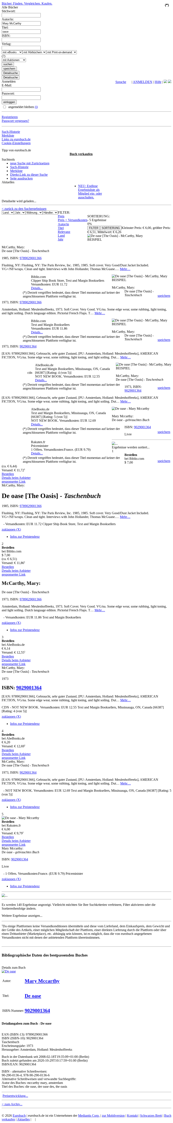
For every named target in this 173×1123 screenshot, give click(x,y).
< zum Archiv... (12, 1104)
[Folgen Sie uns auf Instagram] (169, 82)
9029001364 (28, 346)
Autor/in (63, 224)
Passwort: (8, 93)
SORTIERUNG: (98, 216)
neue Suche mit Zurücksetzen (29, 163)
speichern (164, 295)
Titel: (5, 27)
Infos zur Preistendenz (25, 536)
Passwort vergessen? (15, 121)
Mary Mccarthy (42, 981)
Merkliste (8, 135)
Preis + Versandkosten (72, 220)
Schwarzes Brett (151, 1115)
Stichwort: (8, 11)
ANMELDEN (142, 82)
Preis (61, 216)
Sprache (120, 82)
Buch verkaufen (81, 154)
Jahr (60, 239)
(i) (36, 107)
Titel (61, 228)
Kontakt (132, 1115)
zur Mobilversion (113, 1115)
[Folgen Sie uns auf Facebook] (165, 82)
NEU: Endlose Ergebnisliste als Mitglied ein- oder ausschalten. (90, 191)
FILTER (93, 228)
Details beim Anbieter (16, 478)
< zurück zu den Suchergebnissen (24, 208)
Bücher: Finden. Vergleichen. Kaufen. (27, 3)
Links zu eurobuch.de (16, 139)
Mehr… (125, 269)
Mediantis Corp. (89, 1115)
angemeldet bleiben (22, 107)
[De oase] (9, 971)
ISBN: (6, 35)
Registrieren (10, 117)
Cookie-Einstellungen (16, 143)
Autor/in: (8, 19)
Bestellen (8, 474)
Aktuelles (23, 1119)
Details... (37, 288)
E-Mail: (7, 85)
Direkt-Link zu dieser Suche (29, 174)
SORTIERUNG (111, 228)
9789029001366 (31, 258)
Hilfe (158, 82)
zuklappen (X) (11, 529)
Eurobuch (19, 1115)
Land (61, 235)
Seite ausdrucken (21, 178)
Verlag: (6, 44)
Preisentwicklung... (15, 1096)
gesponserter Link (14, 481)
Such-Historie (11, 131)
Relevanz (64, 232)
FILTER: (64, 212)
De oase (33, 996)
